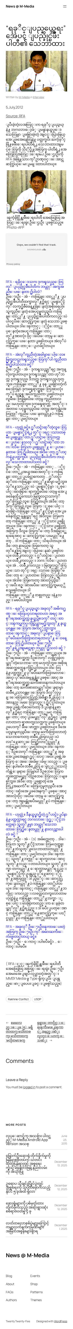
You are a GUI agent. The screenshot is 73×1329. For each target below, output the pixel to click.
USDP (37, 999)
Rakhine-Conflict (18, 999)
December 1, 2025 (61, 1227)
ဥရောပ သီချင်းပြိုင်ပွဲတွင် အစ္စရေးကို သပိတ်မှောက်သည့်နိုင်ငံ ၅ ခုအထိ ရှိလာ (28, 1187)
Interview (38, 97)
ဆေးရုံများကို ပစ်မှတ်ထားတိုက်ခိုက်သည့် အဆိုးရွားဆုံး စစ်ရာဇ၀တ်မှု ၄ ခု (27, 1207)
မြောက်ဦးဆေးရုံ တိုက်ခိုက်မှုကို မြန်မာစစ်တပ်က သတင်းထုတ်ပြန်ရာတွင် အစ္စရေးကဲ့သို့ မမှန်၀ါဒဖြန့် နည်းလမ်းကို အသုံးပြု (28, 1163)
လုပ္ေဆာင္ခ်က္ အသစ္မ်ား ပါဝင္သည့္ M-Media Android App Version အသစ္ (28, 1140)
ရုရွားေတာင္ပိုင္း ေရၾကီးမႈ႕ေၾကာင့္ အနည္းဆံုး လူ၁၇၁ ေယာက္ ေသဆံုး (51, 1031)
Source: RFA (15, 116)
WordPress (60, 1321)
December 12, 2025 (61, 1187)
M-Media (24, 97)
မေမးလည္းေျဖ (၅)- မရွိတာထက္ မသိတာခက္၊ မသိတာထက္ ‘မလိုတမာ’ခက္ (19, 1031)
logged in (29, 1087)
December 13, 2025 (61, 1163)
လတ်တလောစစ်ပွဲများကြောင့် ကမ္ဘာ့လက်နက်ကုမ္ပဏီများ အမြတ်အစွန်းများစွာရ (27, 1227)
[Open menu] (64, 6)
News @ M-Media (20, 6)
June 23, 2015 (64, 1139)
